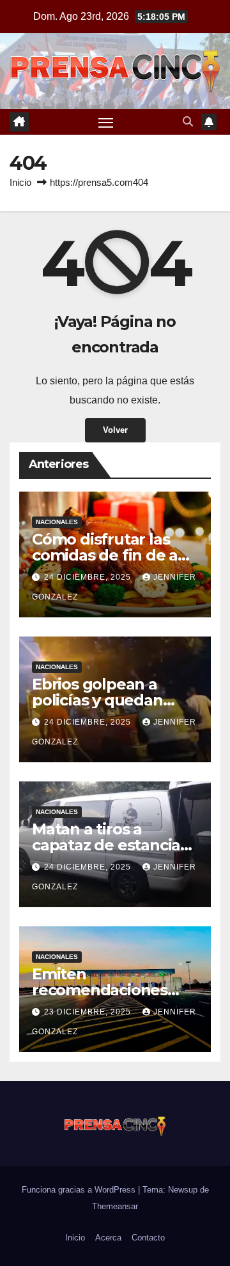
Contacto (148, 1237)
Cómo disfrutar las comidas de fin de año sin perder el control (114, 555)
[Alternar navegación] (106, 122)
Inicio (20, 182)
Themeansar (115, 1206)
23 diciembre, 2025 (89, 1011)
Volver (115, 430)
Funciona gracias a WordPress (80, 1189)
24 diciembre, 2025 (89, 577)
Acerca (108, 1237)
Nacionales (57, 521)
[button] (188, 121)
